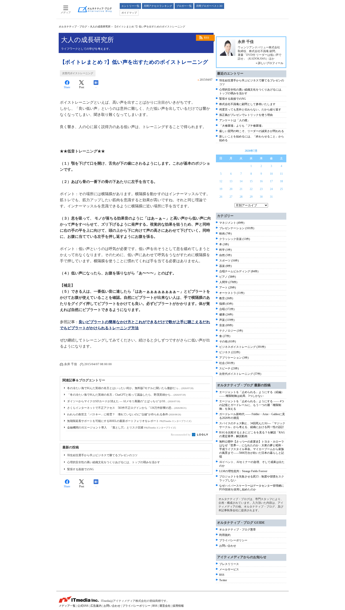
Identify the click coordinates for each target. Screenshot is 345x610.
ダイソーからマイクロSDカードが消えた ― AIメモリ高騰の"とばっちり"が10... (123, 401)
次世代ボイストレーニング (77, 73)
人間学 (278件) (228, 282)
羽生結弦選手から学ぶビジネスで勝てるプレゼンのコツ (102, 455)
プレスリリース (229, 564)
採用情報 (178, 605)
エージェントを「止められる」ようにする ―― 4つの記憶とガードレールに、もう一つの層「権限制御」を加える (251, 405)
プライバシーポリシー (233, 540)
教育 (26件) (226, 298)
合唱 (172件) (226, 309)
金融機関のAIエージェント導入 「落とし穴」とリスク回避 (121, 427)
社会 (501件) (226, 363)
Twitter (223, 580)
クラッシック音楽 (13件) (234, 239)
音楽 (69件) (226, 325)
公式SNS (82, 605)
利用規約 (224, 535)
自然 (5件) (225, 255)
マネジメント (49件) (231, 222)
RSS (206, 37)
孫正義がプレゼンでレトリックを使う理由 (246, 115)
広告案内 (96, 605)
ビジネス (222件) (229, 352)
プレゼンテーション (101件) (236, 228)
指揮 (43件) (226, 303)
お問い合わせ (227, 545)
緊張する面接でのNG (80, 469)
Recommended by (181, 434)
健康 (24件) (226, 314)
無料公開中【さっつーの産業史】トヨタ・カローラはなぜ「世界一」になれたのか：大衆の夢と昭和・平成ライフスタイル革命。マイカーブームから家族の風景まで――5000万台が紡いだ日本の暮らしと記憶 (251, 449)
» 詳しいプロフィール (269, 63)
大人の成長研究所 (100, 26)
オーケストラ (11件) (231, 293)
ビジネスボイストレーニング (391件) (242, 347)
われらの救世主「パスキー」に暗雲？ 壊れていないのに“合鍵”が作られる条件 (124, 414)
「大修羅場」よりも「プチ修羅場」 (241, 125)
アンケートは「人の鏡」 (234, 120)
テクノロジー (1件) (231, 330)
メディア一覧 (67, 605)
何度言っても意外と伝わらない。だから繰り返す (250, 109)
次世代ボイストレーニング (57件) (240, 373)
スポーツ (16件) (229, 260)
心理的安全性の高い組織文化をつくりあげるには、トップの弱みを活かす (113, 462)
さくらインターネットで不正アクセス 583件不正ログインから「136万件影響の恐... (126, 407)
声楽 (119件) (226, 320)
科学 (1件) (225, 249)
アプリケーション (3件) (234, 357)
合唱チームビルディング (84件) (238, 271)
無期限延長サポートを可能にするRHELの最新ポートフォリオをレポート (129, 421)
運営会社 (165, 605)
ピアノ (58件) (227, 276)
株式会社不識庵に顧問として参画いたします (247, 104)
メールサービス (229, 569)
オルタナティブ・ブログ (73, 26)
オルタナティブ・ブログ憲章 (237, 529)
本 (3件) (224, 244)
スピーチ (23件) (229, 368)
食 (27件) (224, 336)
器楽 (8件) (225, 266)
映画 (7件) (225, 233)
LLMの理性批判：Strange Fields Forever (243, 471)
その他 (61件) (227, 341)
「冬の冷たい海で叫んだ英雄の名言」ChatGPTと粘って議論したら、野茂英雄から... (126, 394)
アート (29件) (227, 287)
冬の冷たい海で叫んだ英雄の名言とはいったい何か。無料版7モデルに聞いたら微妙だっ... (130, 388)
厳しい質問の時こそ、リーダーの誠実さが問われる (251, 131)
